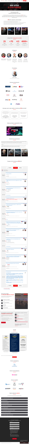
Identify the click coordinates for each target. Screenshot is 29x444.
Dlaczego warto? (10, 0)
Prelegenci (6, 0)
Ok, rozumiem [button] (24, 442)
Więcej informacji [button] (21, 441)
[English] (27, 1)
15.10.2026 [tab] (15, 167)
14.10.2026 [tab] (9, 167)
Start (3, 0)
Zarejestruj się (24, 0)
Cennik (16, 0)
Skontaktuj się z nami (3, 322)
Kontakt (21, 0)
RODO (25, 1)
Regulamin (18, 0)
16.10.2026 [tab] (20, 167)
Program (13, 0)
